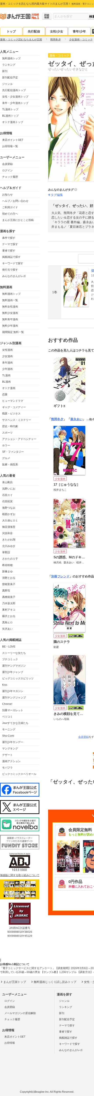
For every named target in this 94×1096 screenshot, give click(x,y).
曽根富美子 (8, 584)
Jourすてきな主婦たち (15, 723)
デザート (7, 754)
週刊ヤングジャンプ (14, 697)
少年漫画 (7, 369)
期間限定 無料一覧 (13, 332)
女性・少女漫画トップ (15, 96)
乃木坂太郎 (8, 603)
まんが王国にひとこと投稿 (18, 220)
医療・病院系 (10, 464)
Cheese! (7, 703)
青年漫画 (7, 362)
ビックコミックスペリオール (19, 774)
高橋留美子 (8, 597)
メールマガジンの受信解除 (20, 1013)
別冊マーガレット (12, 710)
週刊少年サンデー (12, 742)
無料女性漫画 (10, 306)
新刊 (4, 71)
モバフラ (7, 767)
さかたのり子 (10, 558)
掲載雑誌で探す (11, 257)
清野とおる (8, 577)
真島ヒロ (7, 622)
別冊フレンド (60, 576)
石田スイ (7, 495)
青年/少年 (79, 31)
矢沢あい (7, 628)
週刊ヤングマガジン (14, 665)
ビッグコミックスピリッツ (18, 678)
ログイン (7, 170)
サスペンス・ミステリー (16, 419)
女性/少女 (56, 31)
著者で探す (8, 250)
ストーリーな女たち (14, 653)
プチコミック (10, 659)
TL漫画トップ (10, 109)
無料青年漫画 (10, 319)
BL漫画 (6, 381)
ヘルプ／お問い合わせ (15, 201)
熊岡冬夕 (57, 419)
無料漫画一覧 (10, 300)
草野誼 (6, 552)
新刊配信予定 (10, 77)
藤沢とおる (8, 616)
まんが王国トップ (14, 982)
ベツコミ (7, 716)
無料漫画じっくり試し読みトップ (55, 982)
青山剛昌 (7, 482)
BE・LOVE (8, 646)
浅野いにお (8, 488)
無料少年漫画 (10, 325)
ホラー (6, 445)
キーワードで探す (12, 263)
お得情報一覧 (10, 146)
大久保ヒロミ (10, 520)
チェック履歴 (10, 176)
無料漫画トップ (11, 58)
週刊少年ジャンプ (12, 672)
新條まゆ (7, 571)
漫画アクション (11, 761)
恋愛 (4, 394)
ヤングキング (10, 748)
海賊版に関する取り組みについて (19, 875)
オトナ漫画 (8, 388)
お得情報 (9, 1042)
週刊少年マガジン (12, 691)
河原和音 (7, 533)
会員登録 (7, 164)
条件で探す (8, 237)
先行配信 (34, 31)
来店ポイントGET (12, 139)
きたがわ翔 (8, 539)
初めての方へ (10, 213)
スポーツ (7, 432)
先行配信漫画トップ (14, 90)
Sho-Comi (8, 735)
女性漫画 (7, 349)
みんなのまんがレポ (14, 276)
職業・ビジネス (11, 413)
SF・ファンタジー (13, 451)
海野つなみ (8, 507)
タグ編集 (57, 195)
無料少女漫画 (10, 313)
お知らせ (7, 194)
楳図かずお (8, 514)
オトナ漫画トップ (12, 122)
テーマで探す (10, 244)
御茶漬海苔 (8, 526)
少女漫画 (7, 356)
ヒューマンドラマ (12, 400)
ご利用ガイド (10, 207)
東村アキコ (8, 609)
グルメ (6, 458)
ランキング (8, 64)
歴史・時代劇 (10, 426)
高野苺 (6, 590)
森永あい (76, 419)
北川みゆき (8, 546)
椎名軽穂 (7, 565)
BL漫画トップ (10, 115)
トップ (11, 31)
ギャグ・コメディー (14, 407)
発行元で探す (10, 269)
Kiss (4, 684)
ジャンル (7, 83)
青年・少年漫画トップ (15, 103)
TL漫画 (6, 375)
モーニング (8, 729)
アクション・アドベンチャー (19, 439)
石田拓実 (7, 501)
